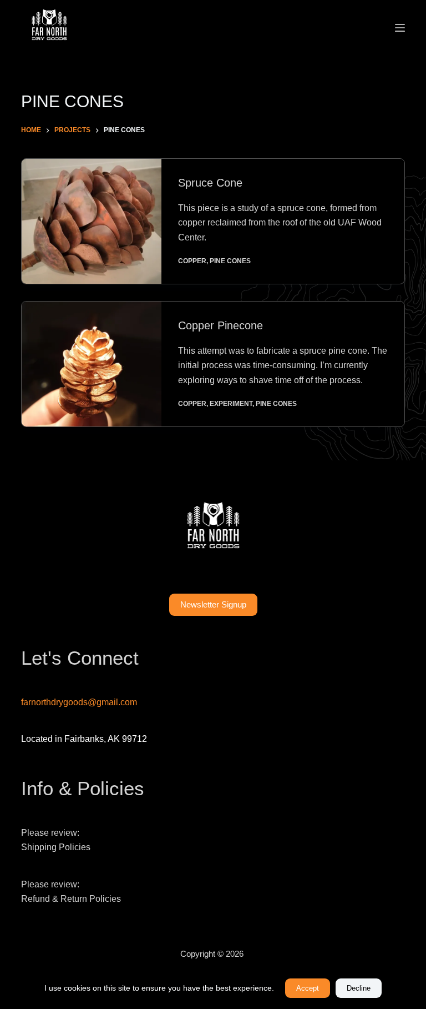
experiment (231, 404)
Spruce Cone (210, 183)
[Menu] (400, 28)
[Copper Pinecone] (91, 364)
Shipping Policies (55, 847)
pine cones (230, 261)
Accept (307, 988)
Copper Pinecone (220, 325)
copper (192, 261)
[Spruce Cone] (91, 221)
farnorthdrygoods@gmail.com (79, 702)
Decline (359, 988)
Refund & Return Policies (71, 898)
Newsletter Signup (213, 604)
